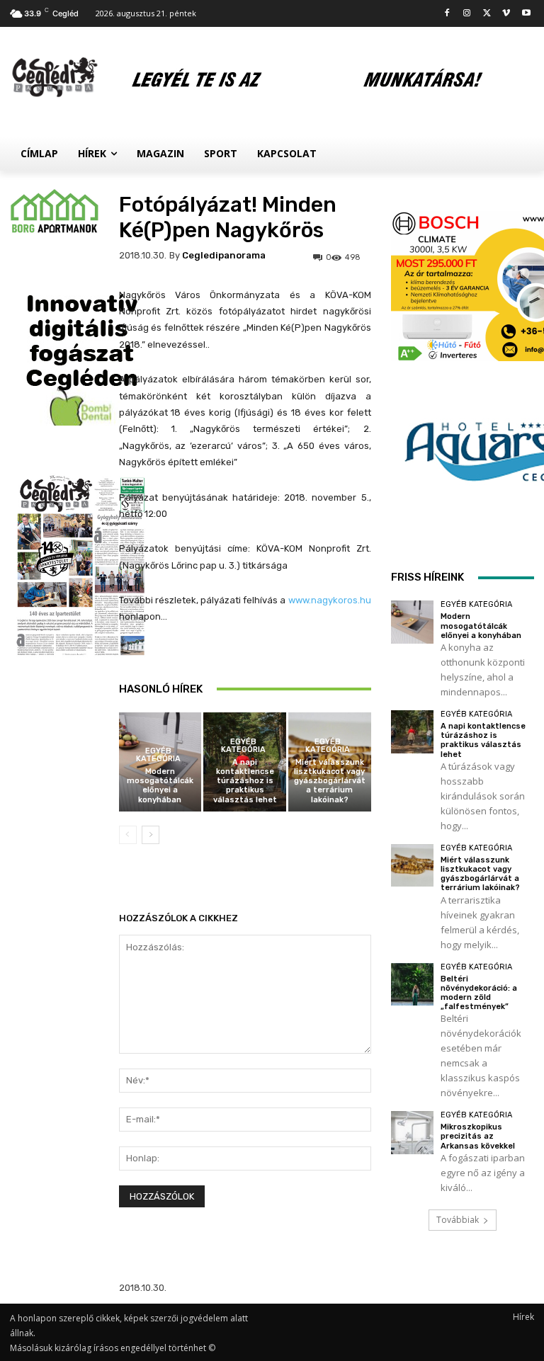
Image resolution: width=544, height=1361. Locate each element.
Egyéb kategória (158, 755)
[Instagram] (467, 14)
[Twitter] (487, 14)
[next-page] (150, 835)
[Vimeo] (506, 14)
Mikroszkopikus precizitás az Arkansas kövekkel (478, 1136)
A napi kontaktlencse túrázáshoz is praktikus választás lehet (245, 781)
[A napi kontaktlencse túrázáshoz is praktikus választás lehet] (412, 731)
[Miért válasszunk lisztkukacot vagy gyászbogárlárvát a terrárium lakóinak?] (412, 865)
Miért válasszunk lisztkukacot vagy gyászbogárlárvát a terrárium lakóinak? (330, 781)
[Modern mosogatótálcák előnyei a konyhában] (412, 622)
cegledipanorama (224, 255)
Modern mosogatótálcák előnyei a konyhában (160, 785)
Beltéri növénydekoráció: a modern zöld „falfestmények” (479, 993)
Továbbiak (457, 1220)
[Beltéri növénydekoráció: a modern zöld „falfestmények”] (412, 984)
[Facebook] (447, 14)
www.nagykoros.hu (329, 600)
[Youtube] (526, 14)
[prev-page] (128, 835)
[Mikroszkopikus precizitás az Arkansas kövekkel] (412, 1132)
